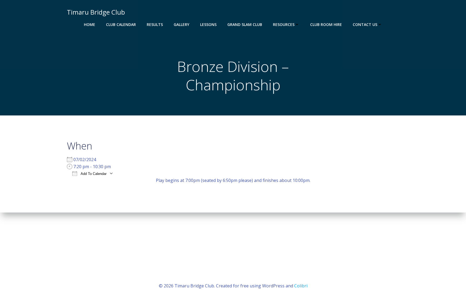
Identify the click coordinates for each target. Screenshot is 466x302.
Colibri (300, 286)
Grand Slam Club (244, 24)
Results (155, 24)
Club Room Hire (326, 24)
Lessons (208, 24)
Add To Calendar (93, 174)
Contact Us (365, 24)
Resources (283, 24)
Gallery (181, 24)
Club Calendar (121, 24)
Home (89, 24)
